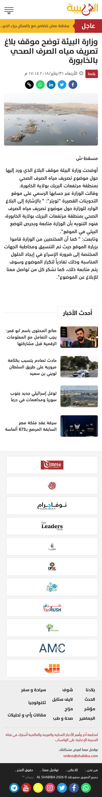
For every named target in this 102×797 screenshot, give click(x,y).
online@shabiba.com (80, 756)
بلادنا (91, 74)
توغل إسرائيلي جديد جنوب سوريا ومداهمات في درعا (33, 396)
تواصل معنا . (49, 770)
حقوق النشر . (24, 770)
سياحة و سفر (33, 689)
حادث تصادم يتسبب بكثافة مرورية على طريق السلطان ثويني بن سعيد (32, 367)
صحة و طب (63, 718)
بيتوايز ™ (28, 777)
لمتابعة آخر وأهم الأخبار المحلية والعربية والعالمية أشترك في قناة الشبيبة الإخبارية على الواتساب (52, 737)
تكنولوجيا (37, 702)
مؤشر (89, 708)
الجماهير (87, 718)
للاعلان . (72, 770)
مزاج (69, 708)
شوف (67, 689)
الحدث (90, 699)
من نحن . (91, 770)
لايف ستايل (62, 699)
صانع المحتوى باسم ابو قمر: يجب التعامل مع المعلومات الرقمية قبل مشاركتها (31, 337)
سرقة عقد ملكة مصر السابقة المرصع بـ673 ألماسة (31, 425)
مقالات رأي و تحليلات (27, 715)
